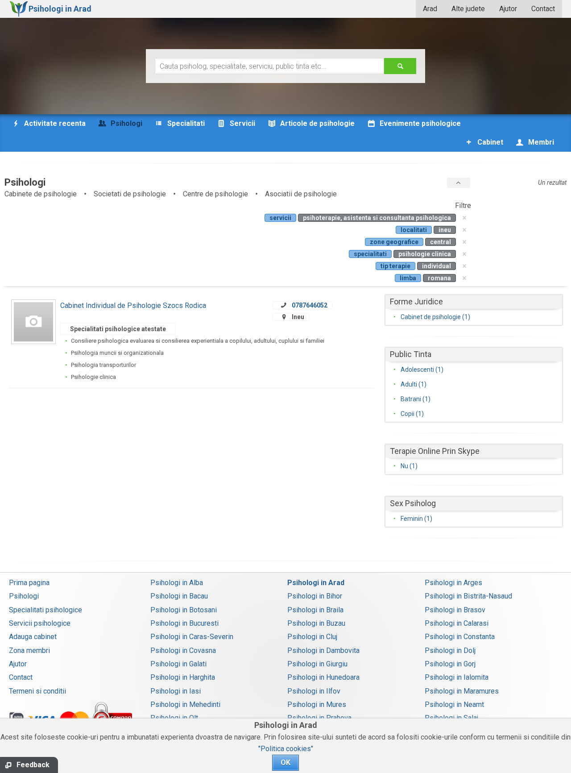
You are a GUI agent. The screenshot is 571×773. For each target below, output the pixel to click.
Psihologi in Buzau (316, 623)
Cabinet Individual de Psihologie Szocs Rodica (133, 305)
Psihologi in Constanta (460, 636)
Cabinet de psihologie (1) (435, 316)
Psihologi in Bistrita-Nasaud (468, 596)
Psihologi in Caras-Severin (191, 636)
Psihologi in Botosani (183, 610)
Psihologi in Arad (315, 582)
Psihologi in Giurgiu (317, 664)
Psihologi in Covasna (183, 650)
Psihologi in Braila (315, 610)
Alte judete (468, 8)
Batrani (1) (415, 399)
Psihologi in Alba (176, 582)
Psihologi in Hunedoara (323, 677)
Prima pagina (29, 582)
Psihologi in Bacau (179, 596)
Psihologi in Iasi (175, 691)
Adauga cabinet (33, 636)
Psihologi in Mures (316, 704)
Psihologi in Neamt (454, 704)
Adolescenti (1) (422, 369)
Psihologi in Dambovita (323, 650)
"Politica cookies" (285, 748)
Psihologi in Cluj (312, 636)
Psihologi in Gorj (450, 664)
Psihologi (24, 596)
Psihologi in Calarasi (456, 623)
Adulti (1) (413, 384)
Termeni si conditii (37, 691)
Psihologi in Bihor (314, 596)
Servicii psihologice (39, 623)
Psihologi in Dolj (450, 650)
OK (285, 762)
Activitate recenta (54, 123)
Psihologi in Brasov (455, 610)
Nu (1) (409, 466)
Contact (543, 8)
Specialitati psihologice (45, 610)
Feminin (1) (416, 518)
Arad (430, 8)
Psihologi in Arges (453, 582)
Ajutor (508, 8)
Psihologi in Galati (178, 664)
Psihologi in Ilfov (313, 691)
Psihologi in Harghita (182, 677)
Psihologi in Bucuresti (184, 623)
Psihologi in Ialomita (456, 677)
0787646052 (309, 305)
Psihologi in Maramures (462, 691)
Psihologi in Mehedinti (185, 704)
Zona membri (29, 650)
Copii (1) (412, 413)
